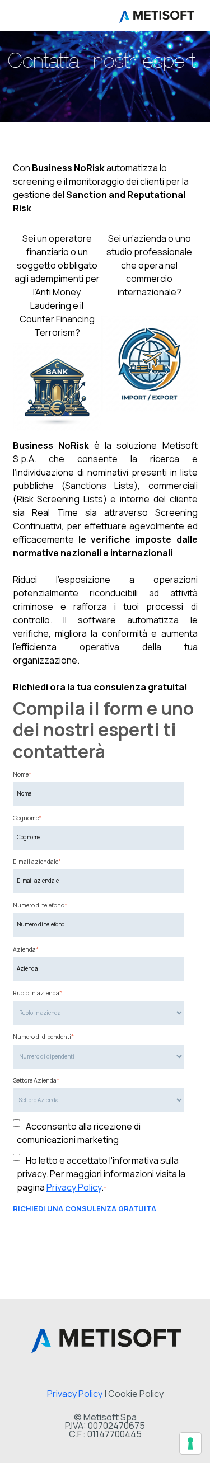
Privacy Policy (73, 1187)
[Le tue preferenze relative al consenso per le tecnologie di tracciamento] (190, 1443)
